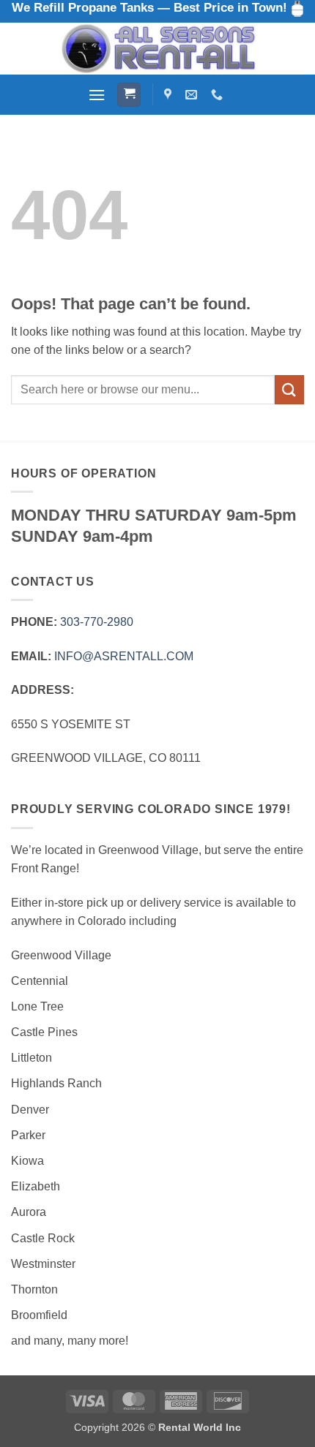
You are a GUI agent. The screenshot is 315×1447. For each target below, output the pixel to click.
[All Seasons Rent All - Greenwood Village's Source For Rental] (157, 49)
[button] (96, 95)
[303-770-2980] (218, 94)
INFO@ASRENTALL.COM (123, 656)
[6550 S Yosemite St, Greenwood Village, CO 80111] (169, 94)
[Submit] (289, 389)
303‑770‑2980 (96, 622)
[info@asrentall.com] (193, 94)
